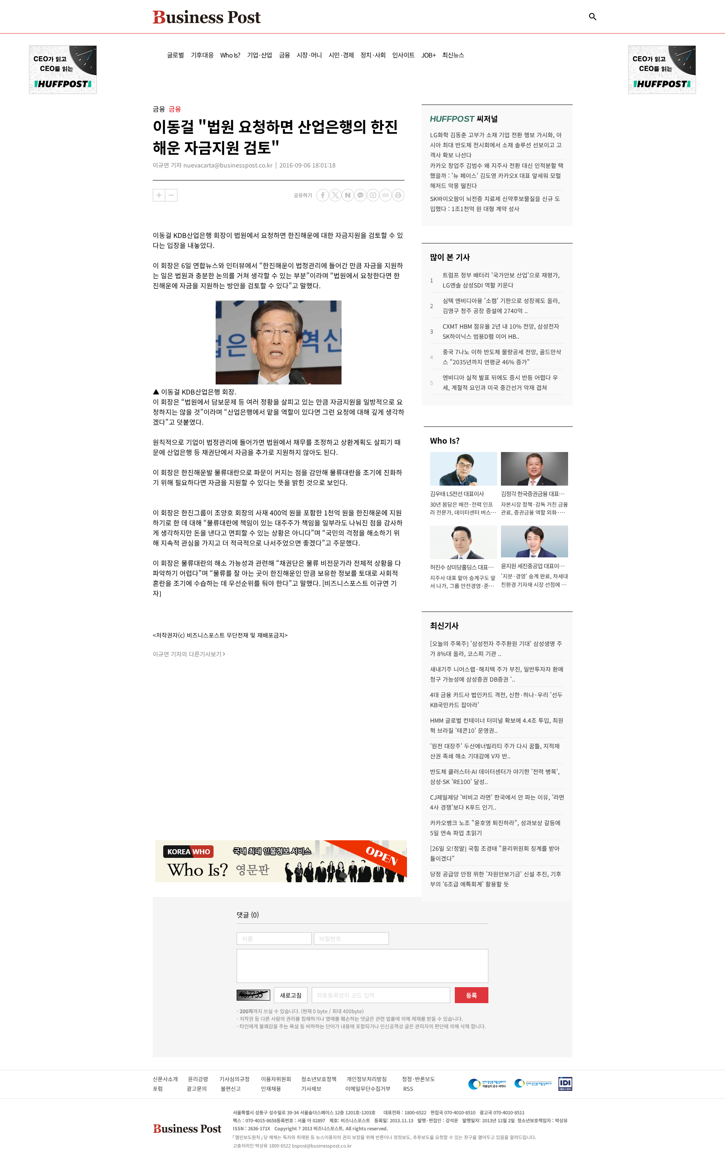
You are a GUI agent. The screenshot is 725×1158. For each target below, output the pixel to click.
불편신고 (236, 1089)
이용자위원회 (281, 1079)
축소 (171, 195)
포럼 (165, 1089)
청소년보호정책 (324, 1079)
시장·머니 (309, 54)
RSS (408, 1089)
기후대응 (202, 54)
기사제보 (318, 1089)
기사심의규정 (240, 1079)
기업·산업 (259, 54)
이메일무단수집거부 (369, 1089)
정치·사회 (373, 54)
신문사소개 (170, 1079)
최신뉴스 (453, 54)
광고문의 (199, 1089)
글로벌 (175, 54)
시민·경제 (341, 54)
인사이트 (403, 54)
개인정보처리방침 (374, 1079)
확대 (159, 195)
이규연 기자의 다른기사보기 (187, 654)
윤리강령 (203, 1079)
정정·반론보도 (418, 1079)
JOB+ (428, 54)
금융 (284, 54)
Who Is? (230, 54)
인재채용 (276, 1089)
